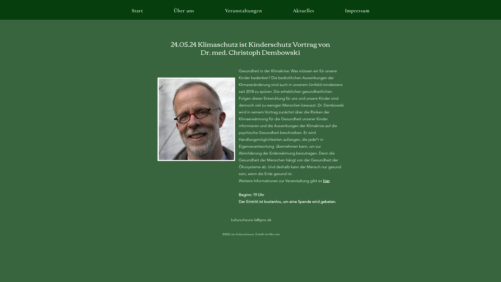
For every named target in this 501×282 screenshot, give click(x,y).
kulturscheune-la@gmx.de (251, 220)
